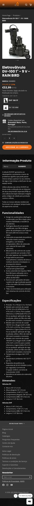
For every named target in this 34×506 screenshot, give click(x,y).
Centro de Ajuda (8, 443)
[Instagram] (7, 485)
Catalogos (6, 436)
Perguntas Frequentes (11, 439)
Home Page (6, 15)
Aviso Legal (6, 451)
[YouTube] (11, 485)
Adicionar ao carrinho (17, 147)
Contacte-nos (7, 446)
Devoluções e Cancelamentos (14, 468)
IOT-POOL (14, 492)
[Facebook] (3, 485)
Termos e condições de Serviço (14, 461)
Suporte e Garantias (10, 465)
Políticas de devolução (11, 454)
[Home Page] (17, 4)
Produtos (16, 15)
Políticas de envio (9, 458)
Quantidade (6, 134)
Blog (4, 433)
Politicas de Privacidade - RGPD (13, 481)
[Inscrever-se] (30, 477)
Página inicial (7, 429)
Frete (15, 91)
